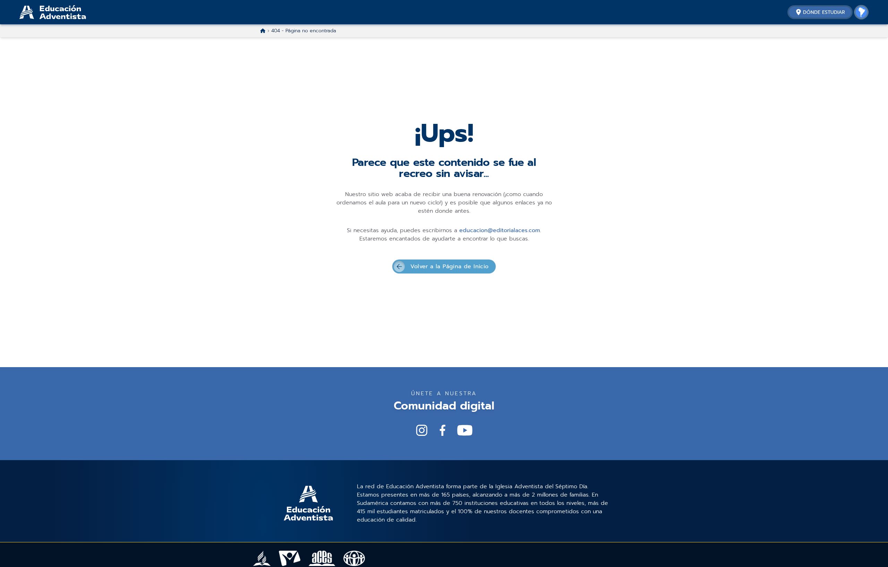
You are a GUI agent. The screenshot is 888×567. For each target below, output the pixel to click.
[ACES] (322, 558)
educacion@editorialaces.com (499, 230)
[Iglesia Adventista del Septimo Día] (262, 558)
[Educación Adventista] (71, 12)
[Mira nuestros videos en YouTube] (464, 430)
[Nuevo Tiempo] (290, 558)
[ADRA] (354, 558)
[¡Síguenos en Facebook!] (442, 430)
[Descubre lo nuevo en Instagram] (422, 430)
